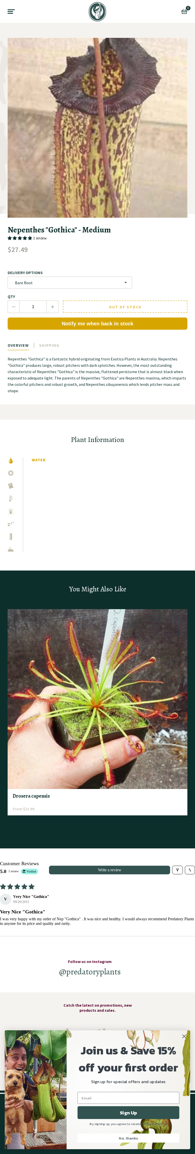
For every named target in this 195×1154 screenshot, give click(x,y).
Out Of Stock (125, 307)
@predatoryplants (90, 971)
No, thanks (128, 1138)
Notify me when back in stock (97, 323)
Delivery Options (25, 272)
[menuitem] (97, 12)
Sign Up (128, 1112)
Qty (11, 296)
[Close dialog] (184, 1036)
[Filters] (177, 870)
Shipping (49, 345)
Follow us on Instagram (90, 961)
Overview (18, 345)
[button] (20, 238)
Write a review (109, 870)
